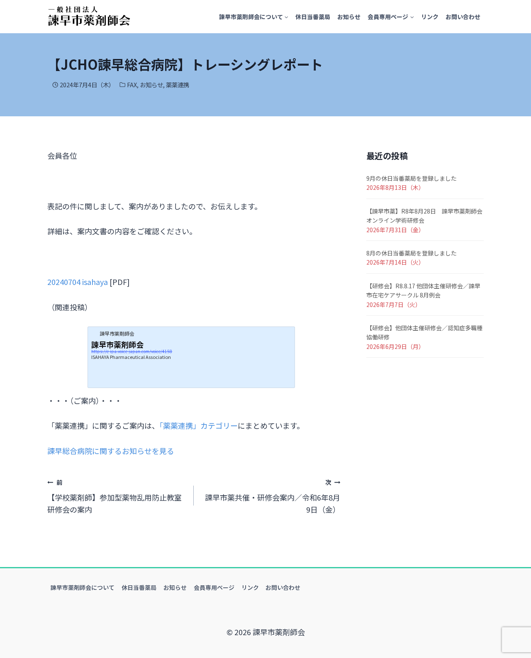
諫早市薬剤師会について (82, 587)
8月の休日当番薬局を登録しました (411, 253)
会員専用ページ (214, 587)
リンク (429, 16)
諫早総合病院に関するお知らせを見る (110, 450)
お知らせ (348, 16)
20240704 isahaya (77, 281)
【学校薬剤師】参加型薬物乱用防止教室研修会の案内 (114, 496)
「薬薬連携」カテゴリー (198, 425)
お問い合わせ (463, 16)
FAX (132, 84)
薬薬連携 (177, 84)
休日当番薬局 (312, 16)
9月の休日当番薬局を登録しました (411, 178)
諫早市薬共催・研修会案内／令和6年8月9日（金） (272, 496)
